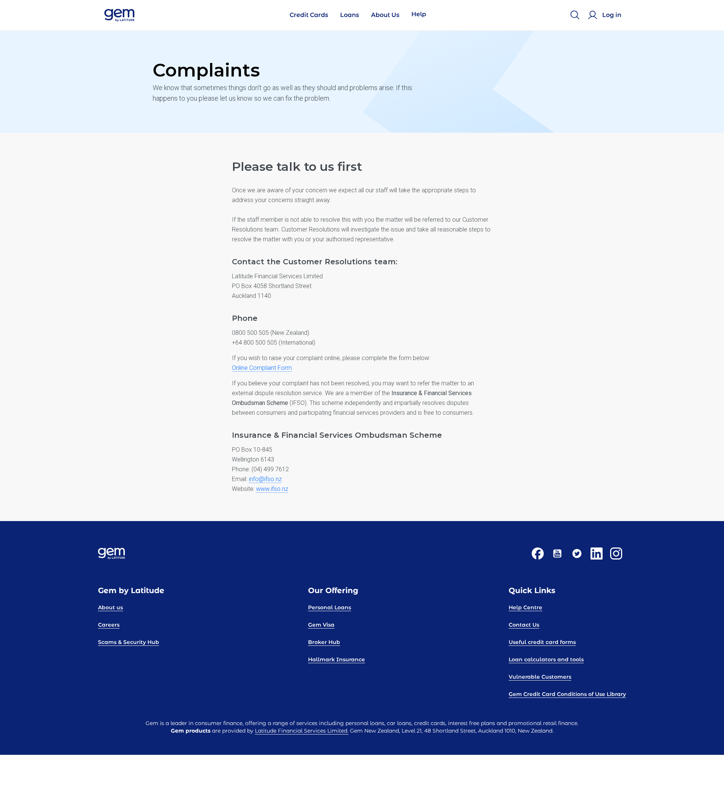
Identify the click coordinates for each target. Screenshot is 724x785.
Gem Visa (321, 624)
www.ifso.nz (272, 488)
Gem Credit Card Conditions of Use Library (567, 694)
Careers (109, 624)
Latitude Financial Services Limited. (301, 730)
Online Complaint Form (262, 367)
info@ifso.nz (265, 479)
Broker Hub (324, 642)
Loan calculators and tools (546, 659)
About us (110, 607)
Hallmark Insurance (336, 659)
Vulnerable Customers (540, 676)
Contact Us (524, 624)
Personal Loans (329, 607)
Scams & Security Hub (128, 642)
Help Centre (525, 607)
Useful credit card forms (542, 642)
